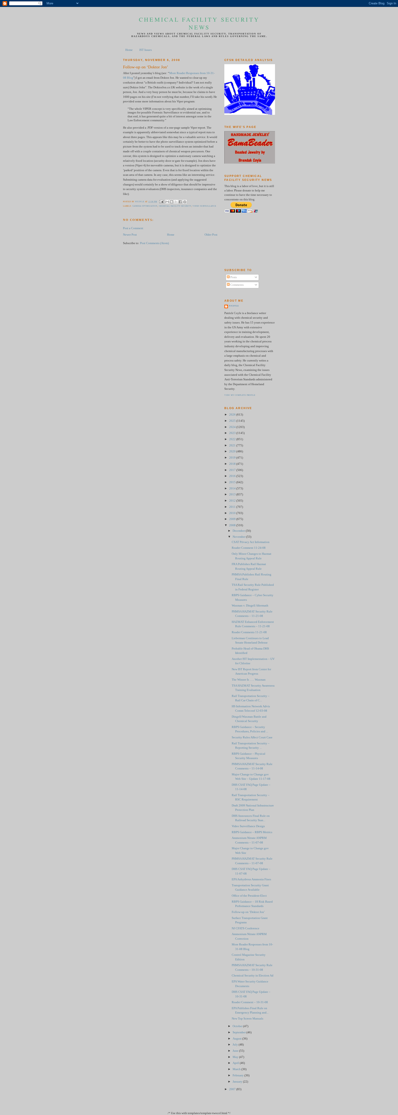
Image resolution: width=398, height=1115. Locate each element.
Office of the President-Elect (249, 895)
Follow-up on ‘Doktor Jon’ (248, 912)
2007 (232, 1089)
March (237, 1069)
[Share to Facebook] (180, 201)
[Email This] (167, 201)
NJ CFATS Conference (245, 928)
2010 (232, 513)
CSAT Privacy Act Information (250, 542)
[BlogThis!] (171, 201)
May (236, 1057)
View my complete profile (239, 395)
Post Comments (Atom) (154, 243)
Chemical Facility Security (175, 206)
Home (129, 50)
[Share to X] (176, 201)
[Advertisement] (245, 240)
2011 (232, 506)
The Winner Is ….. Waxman (249, 679)
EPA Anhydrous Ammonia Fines (251, 879)
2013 (232, 494)
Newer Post (130, 234)
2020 (232, 451)
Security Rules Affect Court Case (252, 737)
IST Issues (145, 50)
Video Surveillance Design (248, 826)
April (236, 1063)
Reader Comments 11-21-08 (249, 632)
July (236, 1044)
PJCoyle (234, 306)
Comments (237, 284)
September (239, 1032)
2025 (232, 420)
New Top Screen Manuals (247, 1018)
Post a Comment (133, 228)
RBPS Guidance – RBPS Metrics (252, 832)
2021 (232, 445)
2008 (232, 525)
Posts (233, 277)
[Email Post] (161, 202)
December (239, 530)
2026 (232, 414)
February (238, 1075)
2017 (232, 470)
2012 (232, 500)
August (237, 1038)
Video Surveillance (204, 206)
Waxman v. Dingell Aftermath (250, 605)
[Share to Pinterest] (184, 201)
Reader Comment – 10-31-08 (250, 1002)
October (238, 1026)
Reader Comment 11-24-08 (249, 547)
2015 (232, 482)
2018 (232, 463)
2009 (232, 519)
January (238, 1081)
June (236, 1050)
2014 (232, 488)
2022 (232, 439)
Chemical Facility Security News (199, 23)
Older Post (211, 234)
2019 (232, 457)
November (239, 536)
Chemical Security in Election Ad (252, 975)
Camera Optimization (145, 206)
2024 (232, 427)
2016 (232, 476)
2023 (232, 433)
